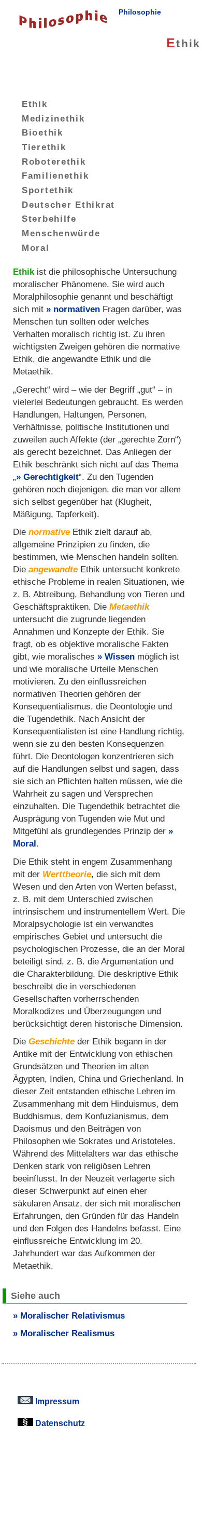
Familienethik (55, 175)
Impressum (56, 1401)
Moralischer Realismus (67, 1333)
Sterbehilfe (49, 218)
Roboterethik (54, 161)
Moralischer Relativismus (72, 1315)
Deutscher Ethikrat (68, 204)
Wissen (120, 656)
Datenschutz (59, 1423)
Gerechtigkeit (51, 477)
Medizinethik (53, 118)
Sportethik (48, 190)
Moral (36, 248)
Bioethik (42, 132)
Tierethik (44, 147)
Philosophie (140, 12)
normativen (76, 309)
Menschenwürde (61, 233)
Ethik (35, 104)
